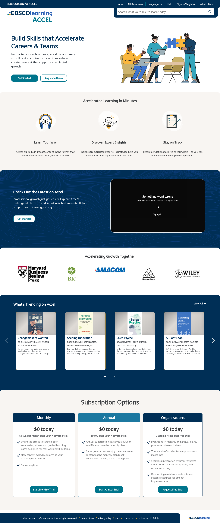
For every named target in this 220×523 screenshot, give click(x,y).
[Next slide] (213, 340)
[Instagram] (154, 518)
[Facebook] (151, 518)
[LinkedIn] (158, 518)
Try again (157, 214)
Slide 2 (110, 376)
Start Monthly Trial (44, 489)
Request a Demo (53, 78)
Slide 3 (115, 376)
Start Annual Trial (109, 489)
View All (198, 303)
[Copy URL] (157, 207)
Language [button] (153, 4)
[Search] (210, 12)
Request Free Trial (173, 489)
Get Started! (24, 78)
